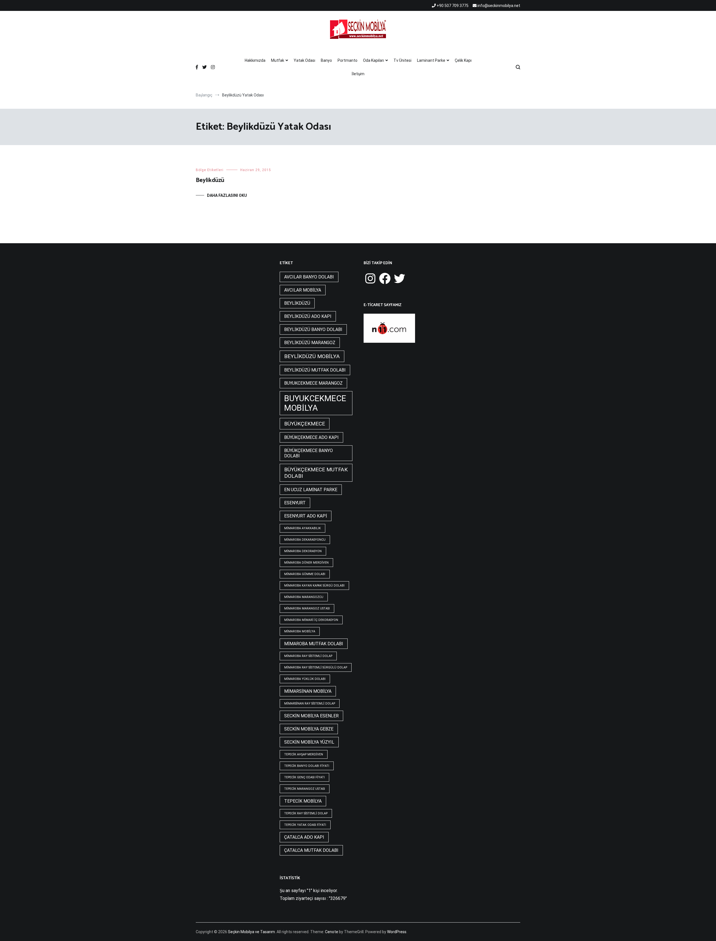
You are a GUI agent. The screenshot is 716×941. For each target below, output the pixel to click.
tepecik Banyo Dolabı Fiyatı (306, 766)
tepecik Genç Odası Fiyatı (304, 777)
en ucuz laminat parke (310, 489)
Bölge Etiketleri (209, 170)
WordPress (396, 932)
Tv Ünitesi (402, 60)
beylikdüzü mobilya (312, 356)
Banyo (326, 60)
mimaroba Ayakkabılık (302, 528)
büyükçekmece (304, 423)
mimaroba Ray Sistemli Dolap (308, 656)
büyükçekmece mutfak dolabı (316, 472)
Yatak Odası (304, 60)
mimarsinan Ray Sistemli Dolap (309, 703)
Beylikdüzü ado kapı (307, 316)
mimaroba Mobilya (299, 631)
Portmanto (347, 60)
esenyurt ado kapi (305, 516)
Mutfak (277, 60)
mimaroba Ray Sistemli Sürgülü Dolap (315, 667)
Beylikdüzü (210, 180)
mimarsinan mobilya (307, 691)
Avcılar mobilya (302, 290)
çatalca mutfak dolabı (311, 850)
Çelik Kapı (463, 60)
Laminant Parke (431, 60)
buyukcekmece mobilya (315, 403)
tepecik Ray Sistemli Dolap (306, 813)
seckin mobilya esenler (311, 715)
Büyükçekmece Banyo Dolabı (308, 453)
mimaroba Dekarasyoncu (305, 540)
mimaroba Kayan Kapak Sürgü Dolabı (314, 585)
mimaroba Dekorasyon (303, 551)
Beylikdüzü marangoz (309, 342)
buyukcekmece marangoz (313, 383)
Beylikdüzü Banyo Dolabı (313, 329)
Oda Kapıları (373, 60)
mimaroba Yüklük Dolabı (305, 679)
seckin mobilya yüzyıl (309, 742)
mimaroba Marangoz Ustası (307, 608)
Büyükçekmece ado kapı (311, 437)
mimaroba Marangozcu (303, 597)
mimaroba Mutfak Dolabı (313, 643)
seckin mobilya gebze (308, 729)
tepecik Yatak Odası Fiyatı (305, 825)
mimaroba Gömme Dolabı (304, 574)
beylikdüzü (297, 303)
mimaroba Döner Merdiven (306, 562)
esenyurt (295, 502)
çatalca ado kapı (304, 837)
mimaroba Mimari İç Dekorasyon (311, 620)
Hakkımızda (255, 60)
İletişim (358, 74)
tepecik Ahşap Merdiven (303, 754)
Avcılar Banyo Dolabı (309, 277)
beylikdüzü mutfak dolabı (315, 370)
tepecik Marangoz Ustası (304, 789)
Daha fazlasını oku (227, 195)
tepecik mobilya (303, 801)
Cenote (331, 932)
